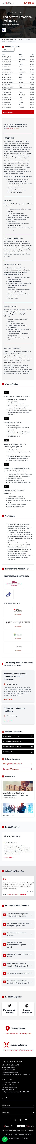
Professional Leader (13, 128)
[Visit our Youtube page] (26, 1120)
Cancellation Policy (11, 1134)
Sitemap (11, 1138)
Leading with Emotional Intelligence (16, 894)
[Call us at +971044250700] (25, 3)
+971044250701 (9, 1070)
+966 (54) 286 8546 (10, 1085)
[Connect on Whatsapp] (5, 1139)
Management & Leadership (14, 39)
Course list (18, 1138)
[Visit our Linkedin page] (15, 1120)
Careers (25, 1138)
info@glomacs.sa (11, 1087)
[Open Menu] (29, 3)
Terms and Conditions (24, 1134)
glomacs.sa (10, 1089)
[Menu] (33, 3)
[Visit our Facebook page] (10, 1120)
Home (3, 39)
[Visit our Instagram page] (21, 1120)
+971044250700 (9, 1067)
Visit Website (18, 614)
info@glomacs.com (12, 1072)
